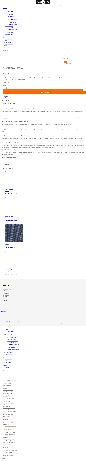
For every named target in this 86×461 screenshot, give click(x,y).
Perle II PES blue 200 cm (11, 247)
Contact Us (43, 4)
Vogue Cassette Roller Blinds (8, 455)
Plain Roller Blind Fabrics (12, 19)
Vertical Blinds (5, 453)
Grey (8, 160)
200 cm (8, 164)
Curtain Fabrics (8, 9)
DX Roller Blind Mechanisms (8, 403)
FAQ (6, 40)
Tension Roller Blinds (7, 444)
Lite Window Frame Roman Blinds (9, 412)
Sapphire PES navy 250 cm (11, 193)
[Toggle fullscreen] (3, 458)
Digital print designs (6, 401)
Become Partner (50, 4)
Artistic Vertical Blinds (7, 383)
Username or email (68, 55)
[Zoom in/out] (4, 458)
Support (37, 4)
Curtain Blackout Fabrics (12, 12)
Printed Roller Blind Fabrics (12, 21)
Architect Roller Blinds (7, 381)
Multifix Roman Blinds (7, 419)
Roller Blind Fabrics (9, 14)
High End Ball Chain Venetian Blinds (10, 411)
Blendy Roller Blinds (7, 385)
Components (5, 388)
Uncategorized (5, 445)
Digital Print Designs (9, 34)
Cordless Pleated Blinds (7, 393)
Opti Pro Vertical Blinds (7, 421)
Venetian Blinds (6, 447)
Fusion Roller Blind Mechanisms (9, 408)
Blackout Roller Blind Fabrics (13, 17)
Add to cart (43, 89)
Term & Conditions (8, 39)
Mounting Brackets (6, 416)
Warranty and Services (9, 44)
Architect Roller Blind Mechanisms (9, 380)
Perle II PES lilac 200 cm (11, 274)
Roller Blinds (5, 437)
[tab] (44, 96)
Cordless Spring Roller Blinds (8, 395)
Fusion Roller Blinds (6, 409)
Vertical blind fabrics (6, 448)
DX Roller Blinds (6, 404)
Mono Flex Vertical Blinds (8, 414)
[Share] (2, 458)
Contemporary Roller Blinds (8, 390)
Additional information (8, 97)
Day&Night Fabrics (8, 427)
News (32, 4)
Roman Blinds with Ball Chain (8, 439)
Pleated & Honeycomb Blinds (8, 422)
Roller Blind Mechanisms (7, 435)
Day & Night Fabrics (9, 32)
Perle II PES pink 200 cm (11, 220)
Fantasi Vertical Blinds (7, 406)
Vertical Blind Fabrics (9, 26)
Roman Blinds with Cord (7, 440)
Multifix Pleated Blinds (7, 417)
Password (66, 58)
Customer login (58, 4)
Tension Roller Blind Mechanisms (9, 442)
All (3, 378)
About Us (7, 47)
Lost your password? (68, 63)
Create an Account (70, 53)
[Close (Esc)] (0, 458)
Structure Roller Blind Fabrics (13, 24)
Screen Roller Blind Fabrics (12, 22)
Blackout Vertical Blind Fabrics (13, 29)
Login (66, 61)
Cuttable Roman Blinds (7, 399)
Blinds (4, 386)
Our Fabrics (27, 4)
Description (6, 96)
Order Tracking (8, 42)
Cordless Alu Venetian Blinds (8, 391)
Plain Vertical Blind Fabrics (12, 30)
